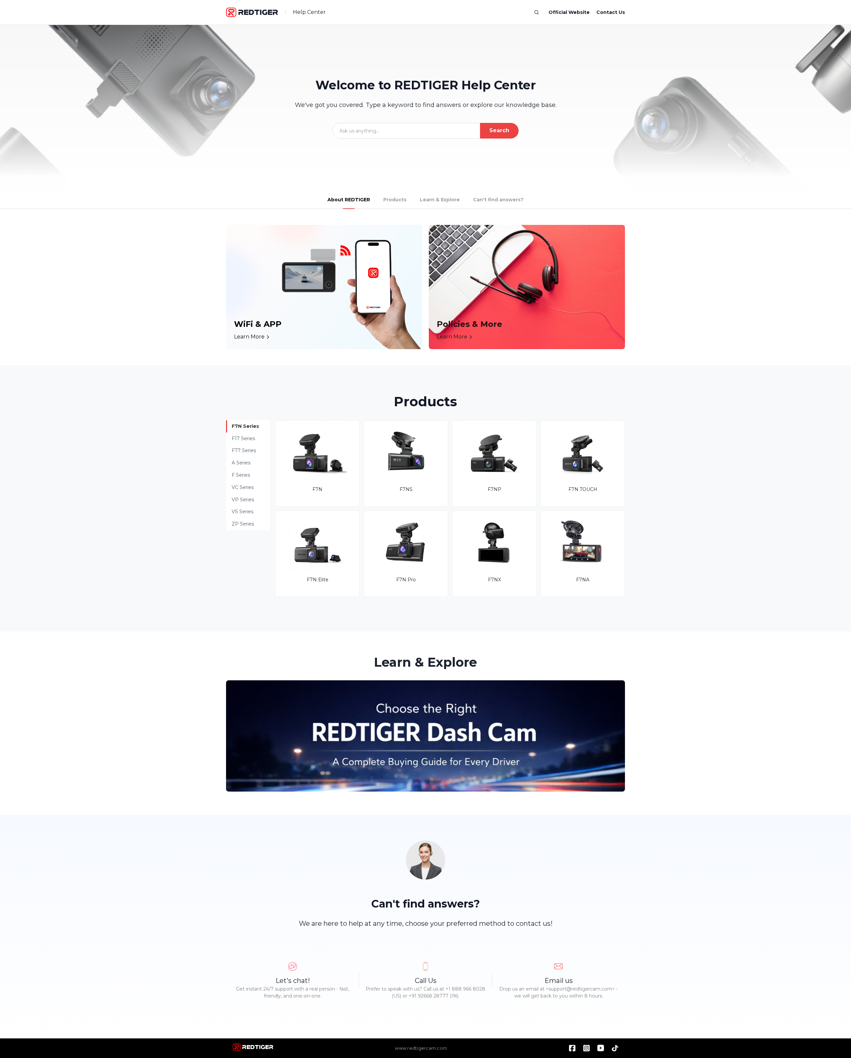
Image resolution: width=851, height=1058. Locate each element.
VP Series (243, 500)
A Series (241, 463)
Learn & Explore (440, 200)
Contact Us (610, 12)
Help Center (309, 12)
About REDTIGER (348, 200)
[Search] (536, 12)
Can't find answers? (498, 200)
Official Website (569, 12)
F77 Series (244, 450)
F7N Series (245, 426)
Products (395, 200)
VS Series (242, 512)
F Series (241, 475)
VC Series (243, 487)
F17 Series (243, 438)
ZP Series (243, 524)
